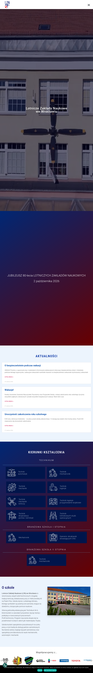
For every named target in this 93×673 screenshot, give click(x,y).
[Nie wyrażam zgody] (90, 669)
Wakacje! (9, 390)
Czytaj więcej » (9, 377)
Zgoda (40, 670)
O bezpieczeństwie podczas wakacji (23, 365)
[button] (88, 5)
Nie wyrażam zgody (50, 670)
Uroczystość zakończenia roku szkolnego (25, 414)
